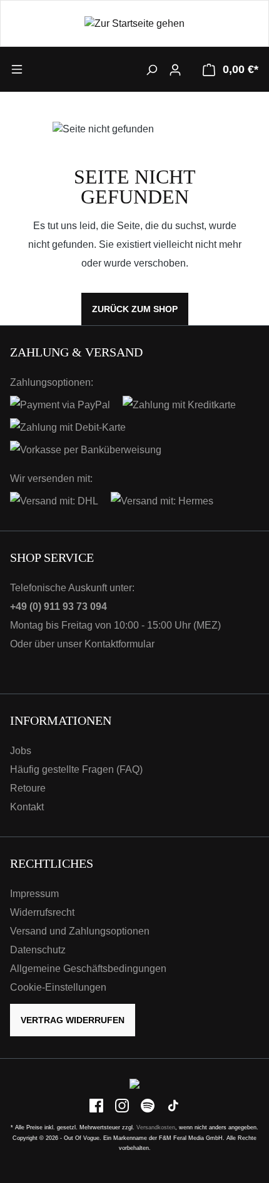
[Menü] (41, 68)
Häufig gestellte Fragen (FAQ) (76, 769)
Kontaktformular (119, 644)
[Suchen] (151, 69)
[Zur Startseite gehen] (134, 23)
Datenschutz (38, 950)
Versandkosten (155, 1127)
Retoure (28, 788)
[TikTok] (173, 1105)
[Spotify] (148, 1105)
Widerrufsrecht (42, 912)
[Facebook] (97, 1105)
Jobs (20, 750)
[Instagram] (123, 1105)
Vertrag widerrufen (72, 1020)
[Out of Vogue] (134, 1083)
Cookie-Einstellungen (58, 987)
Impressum (34, 893)
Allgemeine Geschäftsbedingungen (88, 968)
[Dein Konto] (175, 69)
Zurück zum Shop (135, 309)
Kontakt (27, 807)
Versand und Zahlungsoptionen (80, 931)
